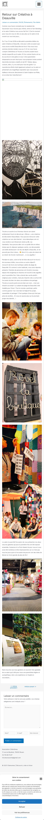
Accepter (22, 801)
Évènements (28, 22)
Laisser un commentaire (10, 22)
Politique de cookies (21, 817)
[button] (41, 779)
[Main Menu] (39, 4)
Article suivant (30, 686)
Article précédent (13, 687)
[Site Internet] (34, 733)
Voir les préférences (22, 812)
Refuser (22, 807)
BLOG (21, 22)
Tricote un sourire (16, 4)
